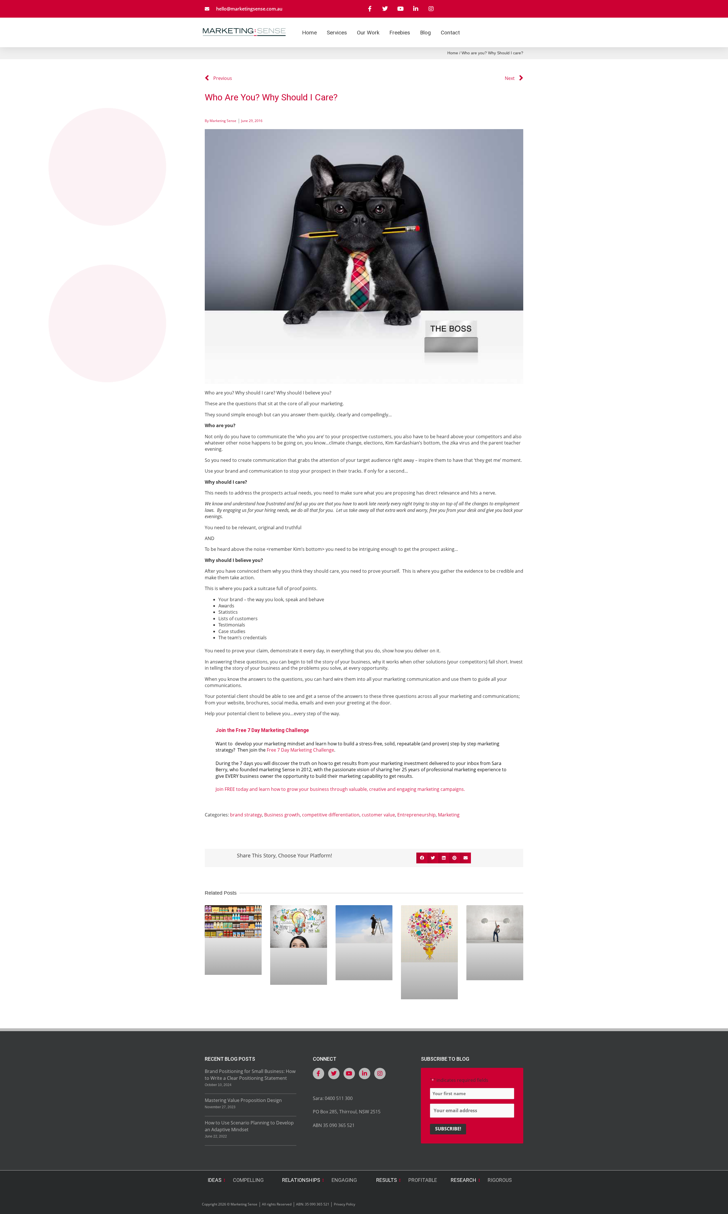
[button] (421, 858)
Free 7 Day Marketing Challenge (300, 750)
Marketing (449, 815)
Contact (450, 32)
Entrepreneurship (416, 815)
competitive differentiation (330, 815)
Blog (425, 32)
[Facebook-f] (369, 9)
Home (309, 32)
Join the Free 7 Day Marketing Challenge (262, 730)
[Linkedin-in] (415, 9)
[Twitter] (385, 9)
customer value (378, 815)
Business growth (282, 815)
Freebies (399, 32)
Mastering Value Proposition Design (243, 1100)
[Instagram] (431, 9)
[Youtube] (400, 9)
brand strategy (246, 815)
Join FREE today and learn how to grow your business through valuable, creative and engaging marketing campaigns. (340, 789)
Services (337, 32)
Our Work (368, 32)
